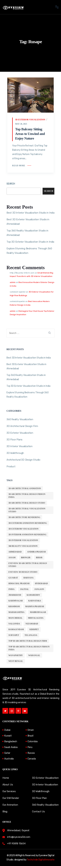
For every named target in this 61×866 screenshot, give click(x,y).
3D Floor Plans (14, 439)
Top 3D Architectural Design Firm (27, 641)
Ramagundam (16, 629)
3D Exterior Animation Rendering (27, 523)
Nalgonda (14, 624)
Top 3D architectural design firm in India (29, 648)
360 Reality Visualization (20, 419)
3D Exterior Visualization (30, 120)
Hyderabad (41, 583)
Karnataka (34, 601)
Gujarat (13, 578)
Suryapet (13, 635)
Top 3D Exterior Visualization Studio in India (30, 241)
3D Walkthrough (15, 453)
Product (11, 466)
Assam (11, 557)
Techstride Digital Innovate (40, 859)
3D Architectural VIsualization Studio (26, 510)
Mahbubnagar (38, 612)
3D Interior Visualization (20, 446)
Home (5, 777)
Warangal (34, 655)
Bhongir (25, 557)
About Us (7, 784)
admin (12, 282)
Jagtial (24, 589)
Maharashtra (16, 612)
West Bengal (15, 661)
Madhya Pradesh (34, 606)
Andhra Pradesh (36, 552)
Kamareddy (33, 595)
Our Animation (10, 804)
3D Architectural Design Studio (26, 503)
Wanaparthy (15, 655)
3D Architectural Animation (24, 488)
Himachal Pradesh (18, 583)
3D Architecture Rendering (24, 517)
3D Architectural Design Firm (22, 426)
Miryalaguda (35, 618)
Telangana (31, 635)
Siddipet (34, 629)
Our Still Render (10, 798)
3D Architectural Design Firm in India (26, 495)
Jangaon (39, 589)
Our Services (9, 791)
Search (11, 183)
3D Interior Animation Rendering (27, 534)
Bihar (39, 557)
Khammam (14, 606)
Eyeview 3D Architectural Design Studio (27, 564)
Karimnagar (15, 601)
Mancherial (15, 618)
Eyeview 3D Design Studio (22, 572)
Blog (4, 811)
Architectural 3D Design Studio (23, 459)
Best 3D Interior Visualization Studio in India (30, 212)
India (11, 589)
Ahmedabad (15, 552)
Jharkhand (14, 595)
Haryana (28, 578)
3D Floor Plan (39, 798)
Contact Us (38, 811)
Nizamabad (32, 624)
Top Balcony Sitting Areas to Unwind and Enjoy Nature (30, 133)
